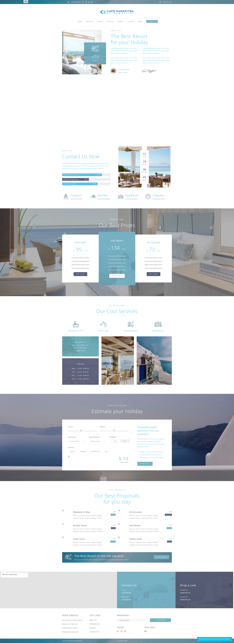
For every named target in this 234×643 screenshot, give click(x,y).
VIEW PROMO (116, 367)
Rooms (100, 21)
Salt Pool (102, 195)
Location (130, 21)
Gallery (120, 21)
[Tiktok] (125, 631)
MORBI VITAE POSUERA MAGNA (151, 452)
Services (110, 21)
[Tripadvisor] (145, 631)
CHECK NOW (153, 367)
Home (80, 21)
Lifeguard (158, 195)
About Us (90, 21)
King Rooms (131, 195)
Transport (75, 195)
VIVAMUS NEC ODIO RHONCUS (151, 455)
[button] (152, 452)
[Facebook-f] (118, 631)
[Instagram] (121, 631)
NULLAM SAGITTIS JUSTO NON (151, 457)
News (140, 21)
